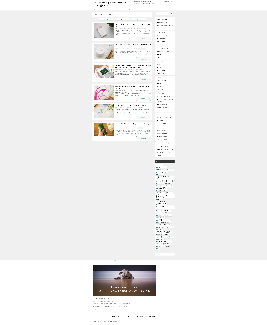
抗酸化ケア (169, 227)
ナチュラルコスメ (110, 9)
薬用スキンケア (160, 246)
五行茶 (159, 77)
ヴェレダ (160, 110)
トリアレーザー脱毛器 (163, 146)
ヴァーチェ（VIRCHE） (163, 48)
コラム (135, 9)
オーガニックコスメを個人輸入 (164, 96)
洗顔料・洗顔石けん (164, 232)
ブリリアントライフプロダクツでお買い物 (165, 100)
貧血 (168, 246)
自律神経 (158, 243)
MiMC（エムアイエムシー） (164, 51)
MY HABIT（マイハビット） (164, 89)
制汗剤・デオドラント (161, 217)
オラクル (140, 128)
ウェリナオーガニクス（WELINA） (166, 25)
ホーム (114, 316)
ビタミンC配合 (161, 188)
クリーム (171, 169)
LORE (159, 83)
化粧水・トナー (163, 220)
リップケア (159, 213)
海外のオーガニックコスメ (163, 107)
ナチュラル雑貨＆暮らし (162, 133)
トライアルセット (165, 181)
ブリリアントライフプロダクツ (164, 196)
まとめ (129, 9)
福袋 (167, 234)
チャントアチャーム (162, 35)
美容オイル (161, 237)
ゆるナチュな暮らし (162, 139)
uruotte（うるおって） (144, 90)
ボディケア (162, 204)
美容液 (171, 237)
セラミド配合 (160, 174)
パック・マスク (167, 185)
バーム (158, 185)
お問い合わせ (140, 316)
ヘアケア (161, 202)
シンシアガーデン (121, 9)
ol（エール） (161, 86)
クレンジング (161, 172)
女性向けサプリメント (163, 225)
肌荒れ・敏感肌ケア (164, 241)
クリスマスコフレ (161, 169)
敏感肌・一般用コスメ (162, 130)
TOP (107, 260)
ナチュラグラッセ (162, 61)
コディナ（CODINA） (163, 123)
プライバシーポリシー (150, 316)
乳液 (166, 213)
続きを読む (143, 38)
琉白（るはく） (161, 32)
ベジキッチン (161, 93)
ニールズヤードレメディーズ (164, 117)
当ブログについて (122, 316)
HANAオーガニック (162, 22)
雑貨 (158, 248)
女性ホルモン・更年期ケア (163, 222)
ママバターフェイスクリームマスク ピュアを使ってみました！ (131, 105)
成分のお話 (160, 227)
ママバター (140, 107)
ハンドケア (160, 183)
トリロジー (160, 120)
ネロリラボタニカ (162, 80)
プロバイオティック (160, 199)
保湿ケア (160, 215)
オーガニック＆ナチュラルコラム (164, 152)
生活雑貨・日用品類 (162, 136)
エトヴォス (160, 45)
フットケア (170, 192)
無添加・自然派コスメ (162, 127)
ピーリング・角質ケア (161, 190)
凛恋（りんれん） (162, 73)
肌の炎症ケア (160, 239)
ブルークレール (161, 38)
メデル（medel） (142, 28)
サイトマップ (131, 316)
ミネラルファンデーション (164, 207)
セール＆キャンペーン (164, 177)
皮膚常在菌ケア (160, 234)
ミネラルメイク (163, 211)
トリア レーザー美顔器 (163, 143)
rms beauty (160, 114)
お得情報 (140, 69)
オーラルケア (160, 164)
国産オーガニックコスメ (98, 9)
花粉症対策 (166, 244)
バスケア (168, 183)
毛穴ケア (159, 229)
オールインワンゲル (162, 167)
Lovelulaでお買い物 (162, 104)
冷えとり (169, 215)
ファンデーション (160, 192)
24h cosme (160, 57)
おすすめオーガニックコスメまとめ (165, 149)
